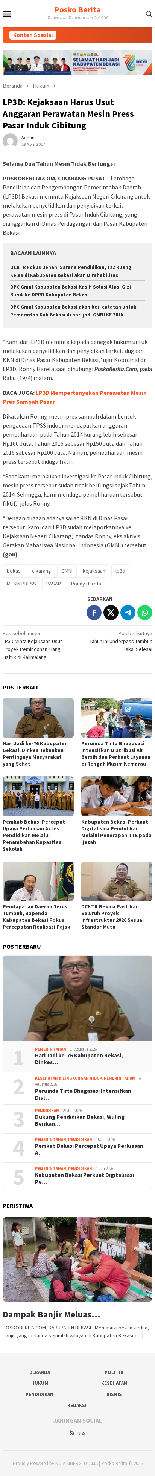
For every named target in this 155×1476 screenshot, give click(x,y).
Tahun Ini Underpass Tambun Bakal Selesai (121, 641)
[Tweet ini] (111, 612)
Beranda (39, 1372)
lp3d (120, 570)
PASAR (53, 583)
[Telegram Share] (127, 612)
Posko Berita (77, 9)
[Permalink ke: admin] (10, 140)
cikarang (41, 570)
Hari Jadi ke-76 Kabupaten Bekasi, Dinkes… (79, 1059)
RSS (81, 1433)
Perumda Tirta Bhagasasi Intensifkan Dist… (83, 1094)
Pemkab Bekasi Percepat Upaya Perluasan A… (89, 1149)
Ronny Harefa (86, 583)
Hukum (39, 1383)
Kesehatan (114, 1383)
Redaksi (77, 1405)
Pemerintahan (50, 1049)
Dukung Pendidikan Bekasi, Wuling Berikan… (80, 1120)
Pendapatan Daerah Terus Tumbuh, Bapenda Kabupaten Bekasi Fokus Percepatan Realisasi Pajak (36, 916)
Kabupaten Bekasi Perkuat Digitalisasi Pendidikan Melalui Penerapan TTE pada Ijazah (116, 831)
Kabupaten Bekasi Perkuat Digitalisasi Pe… (84, 1178)
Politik (114, 1372)
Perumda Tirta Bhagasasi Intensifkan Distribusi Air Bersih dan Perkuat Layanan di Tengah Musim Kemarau (115, 753)
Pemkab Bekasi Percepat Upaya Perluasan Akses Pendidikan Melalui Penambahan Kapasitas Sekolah (34, 835)
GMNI (67, 570)
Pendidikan (47, 1110)
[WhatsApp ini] (144, 612)
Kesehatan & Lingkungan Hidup (68, 1078)
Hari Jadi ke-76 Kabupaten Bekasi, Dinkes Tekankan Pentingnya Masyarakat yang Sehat (35, 753)
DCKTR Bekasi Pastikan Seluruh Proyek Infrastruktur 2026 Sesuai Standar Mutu (112, 916)
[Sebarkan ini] (94, 612)
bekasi (14, 570)
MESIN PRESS (21, 583)
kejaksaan (94, 570)
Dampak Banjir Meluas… (51, 1314)
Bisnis (114, 1394)
